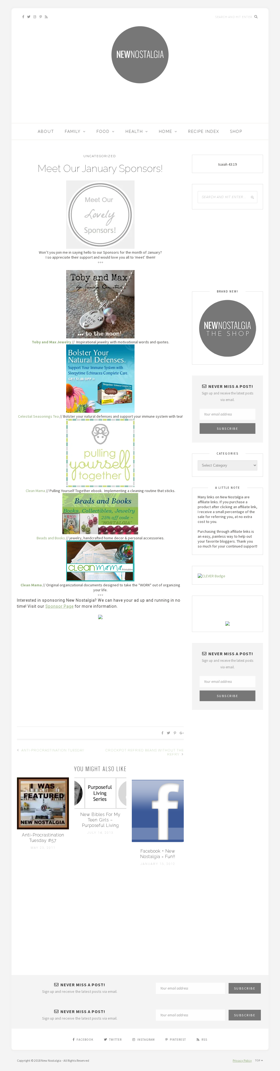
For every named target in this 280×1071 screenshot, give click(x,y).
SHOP (236, 131)
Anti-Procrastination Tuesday (52, 750)
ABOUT (46, 131)
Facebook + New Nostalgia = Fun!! (157, 853)
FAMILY (73, 131)
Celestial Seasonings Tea (38, 416)
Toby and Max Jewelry (51, 342)
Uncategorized (99, 156)
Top (258, 1060)
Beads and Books (51, 538)
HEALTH (134, 131)
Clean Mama (35, 490)
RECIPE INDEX (203, 131)
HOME (165, 131)
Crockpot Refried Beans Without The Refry (144, 752)
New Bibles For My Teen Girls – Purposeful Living (100, 820)
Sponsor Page (59, 606)
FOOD (103, 131)
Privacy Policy (242, 1060)
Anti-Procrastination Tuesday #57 (43, 837)
